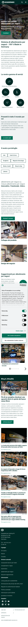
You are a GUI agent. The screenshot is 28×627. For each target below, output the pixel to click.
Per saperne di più (6, 449)
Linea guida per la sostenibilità (9, 580)
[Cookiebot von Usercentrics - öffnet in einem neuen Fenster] (20, 285)
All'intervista (6, 422)
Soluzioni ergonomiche (7, 574)
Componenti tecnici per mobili (9, 562)
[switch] (24, 315)
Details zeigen (19, 330)
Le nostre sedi (7, 138)
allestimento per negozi (7, 571)
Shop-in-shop (18, 166)
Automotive (4, 568)
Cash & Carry (13, 155)
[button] (26, 2)
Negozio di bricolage (18, 160)
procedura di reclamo (6, 595)
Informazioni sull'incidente (8, 592)
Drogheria (5, 160)
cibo (4, 155)
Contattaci (6, 33)
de (5, 544)
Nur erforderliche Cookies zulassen (14, 340)
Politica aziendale (5, 589)
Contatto (3, 556)
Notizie (3, 553)
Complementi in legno (7, 565)
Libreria (5, 171)
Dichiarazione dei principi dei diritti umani (12, 583)
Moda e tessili (7, 166)
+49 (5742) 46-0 (7, 542)
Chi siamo (3, 550)
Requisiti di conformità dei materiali (10, 586)
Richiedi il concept (8, 218)
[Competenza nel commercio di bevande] (13, 352)
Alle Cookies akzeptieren (14, 335)
